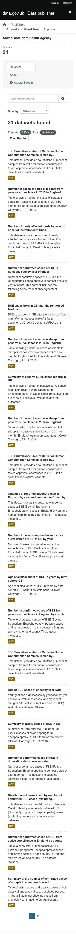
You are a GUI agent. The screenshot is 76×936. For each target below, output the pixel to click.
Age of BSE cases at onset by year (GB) (34, 690)
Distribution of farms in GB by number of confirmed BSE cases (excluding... (35, 797)
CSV (11, 177)
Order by (13, 111)
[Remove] (28, 132)
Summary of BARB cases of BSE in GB (34, 724)
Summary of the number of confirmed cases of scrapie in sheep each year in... (37, 880)
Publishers (18, 24)
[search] (63, 99)
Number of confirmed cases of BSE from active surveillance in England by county (35, 839)
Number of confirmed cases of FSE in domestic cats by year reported (33, 759)
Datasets (15, 67)
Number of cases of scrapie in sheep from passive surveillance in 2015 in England (36, 341)
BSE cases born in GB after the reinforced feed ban (36, 307)
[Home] (4, 24)
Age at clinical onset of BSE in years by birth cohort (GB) (37, 579)
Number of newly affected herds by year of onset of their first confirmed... (36, 228)
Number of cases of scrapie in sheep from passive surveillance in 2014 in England (36, 420)
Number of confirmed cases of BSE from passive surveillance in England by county (36, 612)
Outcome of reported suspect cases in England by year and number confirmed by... (37, 495)
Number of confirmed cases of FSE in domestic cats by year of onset (33, 270)
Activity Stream (23, 82)
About (13, 75)
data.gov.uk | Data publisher (28, 13)
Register (67, 2)
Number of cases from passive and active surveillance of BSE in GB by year (35, 537)
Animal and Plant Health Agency (30, 29)
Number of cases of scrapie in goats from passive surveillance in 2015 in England (35, 190)
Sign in (55, 2)
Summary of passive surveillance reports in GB (37, 378)
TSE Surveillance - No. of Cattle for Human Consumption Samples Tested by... (36, 153)
